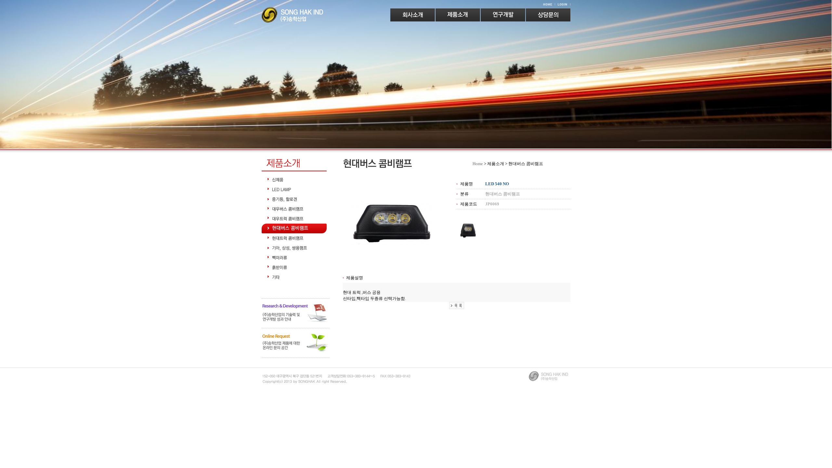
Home (478, 163)
